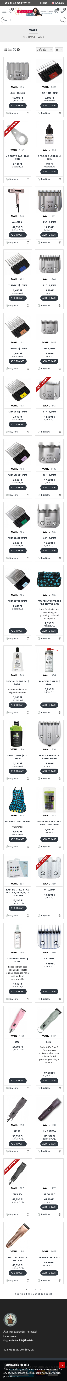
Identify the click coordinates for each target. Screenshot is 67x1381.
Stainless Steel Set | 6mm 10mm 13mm (49, 823)
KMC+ (49, 1042)
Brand (31, 37)
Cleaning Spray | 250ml (17, 960)
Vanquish (17, 222)
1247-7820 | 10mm (17, 285)
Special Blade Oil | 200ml (17, 682)
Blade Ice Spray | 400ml (49, 682)
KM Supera (49, 1131)
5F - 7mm (49, 958)
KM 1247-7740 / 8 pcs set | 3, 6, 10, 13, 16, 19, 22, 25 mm (17, 892)
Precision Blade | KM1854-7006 (49, 756)
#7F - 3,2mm (49, 411)
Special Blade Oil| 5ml (49, 157)
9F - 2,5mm (49, 889)
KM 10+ (17, 1131)
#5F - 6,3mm (49, 475)
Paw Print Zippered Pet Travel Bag (49, 602)
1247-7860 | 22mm (17, 538)
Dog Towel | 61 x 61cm (17, 756)
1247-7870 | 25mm (17, 601)
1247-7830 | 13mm (17, 348)
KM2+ (17, 1042)
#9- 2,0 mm (49, 348)
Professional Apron (17, 821)
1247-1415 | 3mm (49, 93)
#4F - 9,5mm (49, 538)
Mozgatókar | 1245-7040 (17, 157)
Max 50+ (17, 1194)
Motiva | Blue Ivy (49, 1257)
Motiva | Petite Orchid (17, 1258)
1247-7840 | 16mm (17, 411)
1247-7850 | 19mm (17, 475)
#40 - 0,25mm (17, 93)
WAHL (14, 87)
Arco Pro (49, 1194)
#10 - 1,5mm (49, 285)
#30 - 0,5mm (49, 222)
